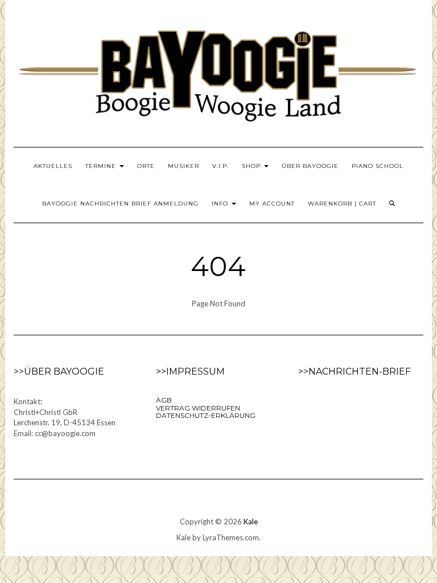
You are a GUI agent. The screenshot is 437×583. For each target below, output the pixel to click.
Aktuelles (53, 166)
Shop (252, 166)
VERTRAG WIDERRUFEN (198, 408)
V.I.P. (220, 166)
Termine (101, 166)
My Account (272, 203)
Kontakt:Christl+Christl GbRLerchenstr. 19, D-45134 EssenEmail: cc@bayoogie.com (65, 417)
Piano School (377, 166)
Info (221, 203)
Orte (146, 166)
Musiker (183, 166)
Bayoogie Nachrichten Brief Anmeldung (120, 203)
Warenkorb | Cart (342, 203)
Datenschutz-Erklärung (205, 415)
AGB (164, 400)
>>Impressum (190, 371)
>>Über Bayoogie (59, 371)
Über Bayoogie (310, 166)
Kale (251, 521)
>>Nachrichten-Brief (354, 371)
